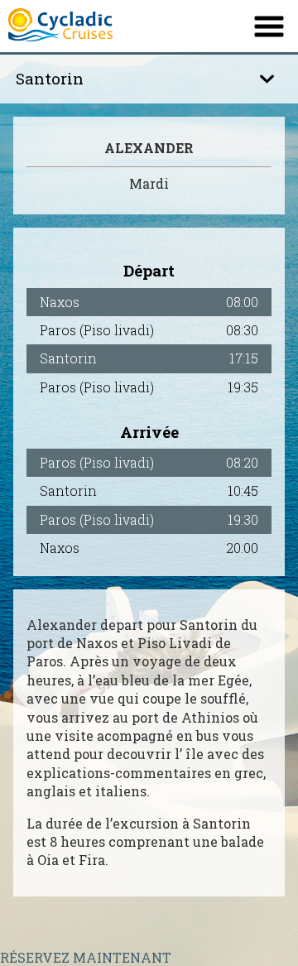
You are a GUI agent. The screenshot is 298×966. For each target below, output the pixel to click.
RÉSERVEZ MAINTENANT (85, 957)
